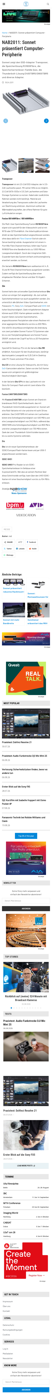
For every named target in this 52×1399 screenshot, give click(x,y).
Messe (7, 529)
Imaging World (10, 1212)
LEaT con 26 (9, 1232)
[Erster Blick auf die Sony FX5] (26, 1135)
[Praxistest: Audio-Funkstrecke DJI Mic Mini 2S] (26, 1047)
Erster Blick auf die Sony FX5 (16, 786)
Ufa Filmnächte (10, 1183)
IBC (5, 1193)
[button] (46, 121)
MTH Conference (11, 1203)
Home (4, 32)
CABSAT (7, 1222)
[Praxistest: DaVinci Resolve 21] (26, 1091)
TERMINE (9, 1176)
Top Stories (11, 956)
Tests (8, 1013)
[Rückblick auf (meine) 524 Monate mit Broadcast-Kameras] (26, 977)
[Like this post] (21, 542)
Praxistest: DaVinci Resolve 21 (17, 742)
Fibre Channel (25, 238)
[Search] (48, 4)
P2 (13, 306)
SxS (21, 306)
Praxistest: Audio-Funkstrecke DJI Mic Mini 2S (24, 755)
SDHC (44, 306)
